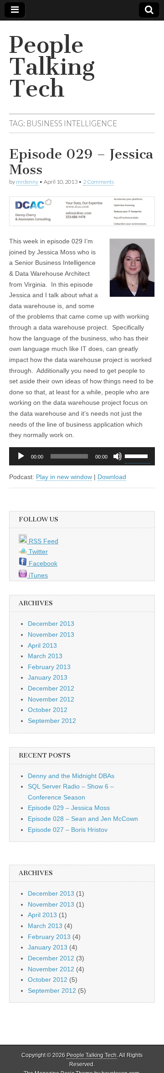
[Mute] (117, 456)
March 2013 (45, 656)
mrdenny (27, 181)
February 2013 (49, 667)
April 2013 (42, 645)
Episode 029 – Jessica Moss (81, 162)
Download (111, 476)
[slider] (137, 455)
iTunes (37, 575)
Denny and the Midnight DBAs (71, 775)
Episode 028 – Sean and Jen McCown (83, 818)
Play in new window (64, 476)
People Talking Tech (52, 67)
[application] (82, 456)
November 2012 (51, 699)
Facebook (42, 563)
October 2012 (47, 709)
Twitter (37, 551)
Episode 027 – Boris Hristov (68, 829)
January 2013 (47, 677)
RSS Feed (42, 541)
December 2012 (51, 688)
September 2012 (52, 720)
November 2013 (51, 634)
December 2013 (51, 623)
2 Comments (98, 181)
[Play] (21, 456)
